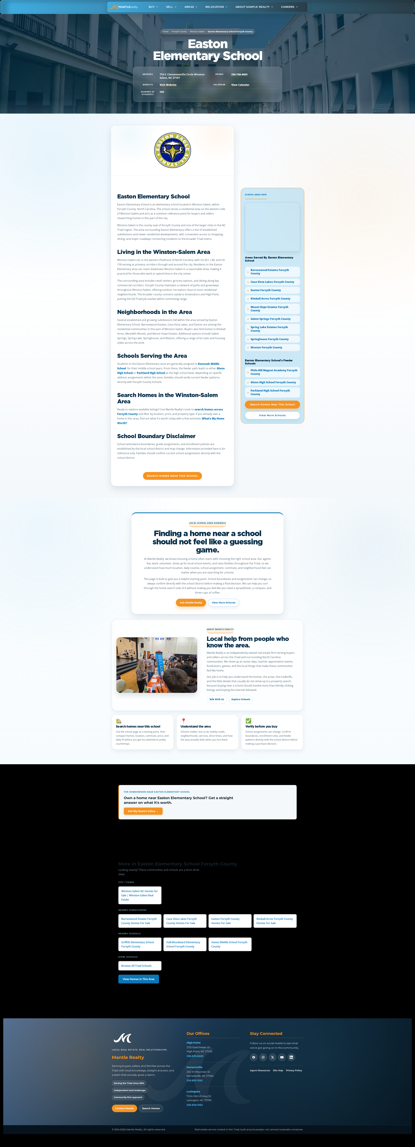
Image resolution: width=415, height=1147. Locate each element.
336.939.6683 (195, 1056)
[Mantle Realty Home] (124, 1038)
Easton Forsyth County (266, 290)
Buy (152, 6)
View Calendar (240, 84)
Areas (189, 6)
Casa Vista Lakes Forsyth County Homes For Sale (181, 921)
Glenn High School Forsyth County (273, 382)
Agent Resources (260, 1070)
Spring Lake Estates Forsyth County (269, 329)
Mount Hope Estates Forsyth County (269, 308)
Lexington (193, 1091)
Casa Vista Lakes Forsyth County (272, 282)
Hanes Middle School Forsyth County (229, 944)
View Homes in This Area (138, 979)
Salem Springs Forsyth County (271, 319)
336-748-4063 (239, 74)
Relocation (214, 6)
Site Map (278, 1070)
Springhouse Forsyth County (270, 339)
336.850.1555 (194, 1080)
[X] (272, 1057)
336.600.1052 (195, 1104)
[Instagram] (263, 1057)
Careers (287, 6)
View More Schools (223, 602)
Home (165, 31)
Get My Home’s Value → (143, 811)
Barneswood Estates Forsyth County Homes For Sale (139, 921)
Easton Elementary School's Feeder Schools (269, 361)
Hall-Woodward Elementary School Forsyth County (183, 944)
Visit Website (168, 84)
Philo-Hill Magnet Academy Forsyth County (274, 372)
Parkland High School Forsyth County (270, 392)
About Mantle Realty (252, 6)
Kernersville (194, 1067)
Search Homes (151, 1108)
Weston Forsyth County (266, 347)
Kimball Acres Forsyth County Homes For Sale (274, 921)
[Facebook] (253, 1057)
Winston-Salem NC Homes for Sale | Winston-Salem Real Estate (139, 895)
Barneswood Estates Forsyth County (270, 271)
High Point (194, 1042)
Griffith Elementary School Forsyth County (137, 944)
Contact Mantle (124, 1108)
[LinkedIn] (291, 1057)
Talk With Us (216, 699)
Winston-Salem (197, 31)
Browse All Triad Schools (136, 966)
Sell (169, 6)
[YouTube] (282, 1057)
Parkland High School (151, 373)
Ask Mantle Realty (191, 602)
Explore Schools (240, 699)
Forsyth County (179, 31)
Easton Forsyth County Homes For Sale (225, 921)
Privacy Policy (294, 1070)
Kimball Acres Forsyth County (270, 298)
